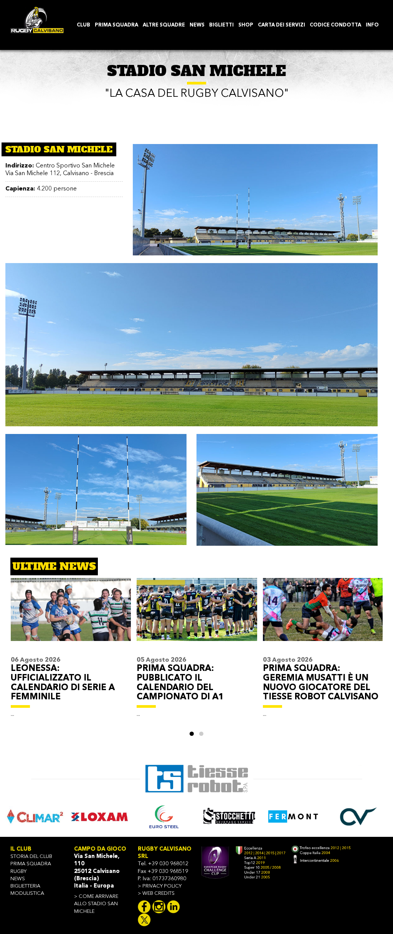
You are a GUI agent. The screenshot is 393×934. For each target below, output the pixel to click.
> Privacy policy (160, 886)
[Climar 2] (34, 816)
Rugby (18, 871)
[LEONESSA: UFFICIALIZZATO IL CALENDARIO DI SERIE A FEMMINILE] (71, 616)
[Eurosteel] (164, 816)
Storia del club (31, 856)
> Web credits (156, 893)
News (17, 878)
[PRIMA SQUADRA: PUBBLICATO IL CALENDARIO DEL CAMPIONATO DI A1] (197, 616)
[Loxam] (99, 816)
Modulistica (27, 893)
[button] (191, 734)
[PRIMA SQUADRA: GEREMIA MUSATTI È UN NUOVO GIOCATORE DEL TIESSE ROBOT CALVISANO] (323, 616)
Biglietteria (25, 886)
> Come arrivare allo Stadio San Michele (96, 904)
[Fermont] (293, 816)
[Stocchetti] (229, 816)
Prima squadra (30, 863)
